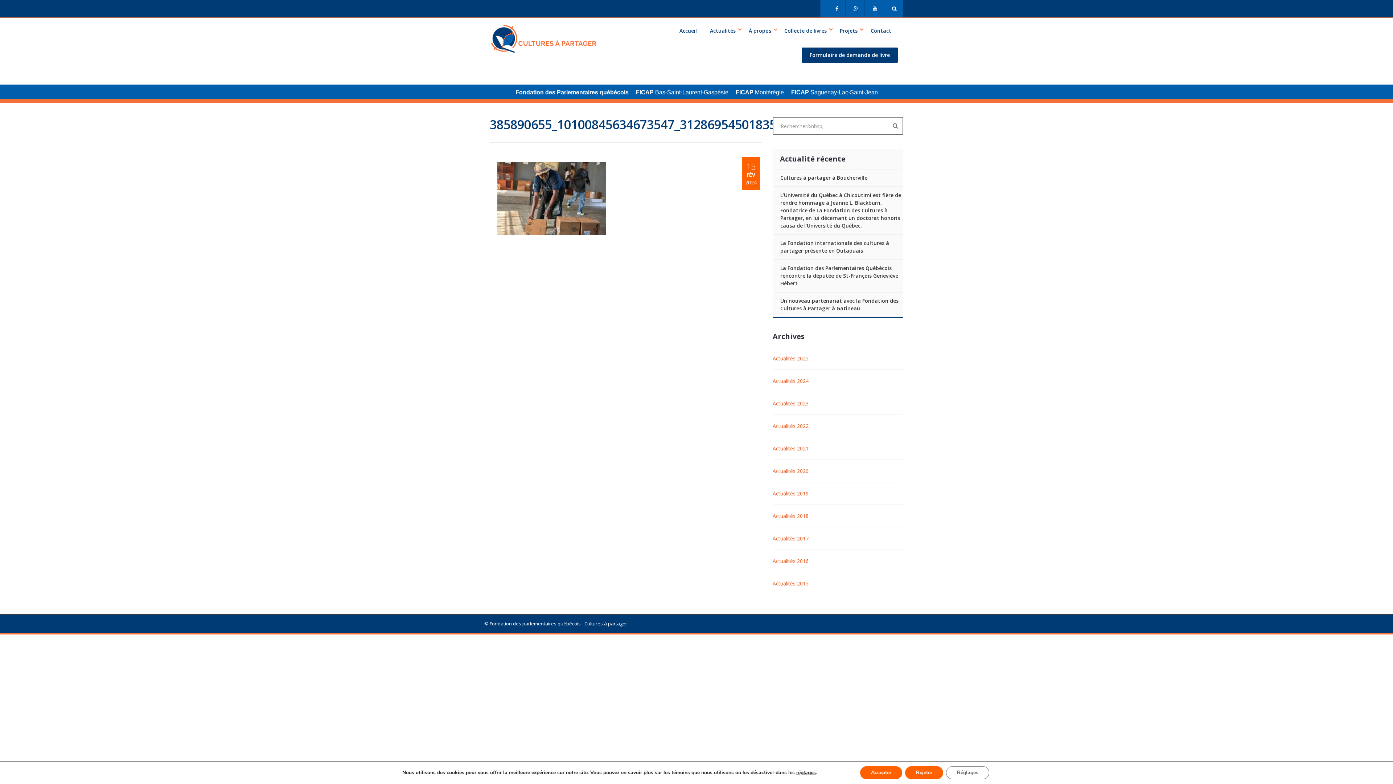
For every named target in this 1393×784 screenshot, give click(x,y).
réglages (806, 772)
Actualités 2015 (791, 583)
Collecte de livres (805, 30)
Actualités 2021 (791, 448)
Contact (881, 30)
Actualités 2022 (791, 425)
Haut (466, 580)
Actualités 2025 (791, 358)
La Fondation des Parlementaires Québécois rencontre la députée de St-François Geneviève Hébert (839, 276)
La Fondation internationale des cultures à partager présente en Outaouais (834, 247)
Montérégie (760, 92)
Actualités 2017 (791, 538)
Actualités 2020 (791, 470)
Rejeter (924, 772)
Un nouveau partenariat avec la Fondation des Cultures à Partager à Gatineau (839, 304)
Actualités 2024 (791, 380)
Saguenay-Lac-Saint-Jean (834, 92)
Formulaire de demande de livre (850, 55)
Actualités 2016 (791, 561)
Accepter (881, 772)
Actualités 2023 (791, 403)
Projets (849, 30)
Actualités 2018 (791, 516)
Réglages (967, 772)
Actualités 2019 (791, 493)
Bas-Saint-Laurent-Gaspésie (682, 92)
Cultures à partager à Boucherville (823, 177)
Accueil (688, 30)
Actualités (723, 30)
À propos (760, 30)
